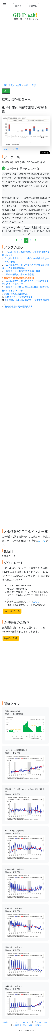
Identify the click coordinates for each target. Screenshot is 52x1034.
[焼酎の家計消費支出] (25, 925)
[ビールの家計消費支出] (25, 886)
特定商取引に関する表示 (22, 1025)
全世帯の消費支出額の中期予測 (19, 274)
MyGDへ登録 (10, 638)
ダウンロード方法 (10, 149)
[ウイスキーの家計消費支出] (25, 767)
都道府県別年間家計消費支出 (19, 306)
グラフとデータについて (21, 1022)
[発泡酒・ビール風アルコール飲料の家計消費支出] (25, 808)
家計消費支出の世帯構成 (15, 293)
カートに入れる (12, 611)
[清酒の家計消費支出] (25, 964)
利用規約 (38, 1025)
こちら (41, 540)
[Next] (36, 240)
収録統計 (6, 1022)
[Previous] (16, 240)
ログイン (19, 5)
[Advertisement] (26, 50)
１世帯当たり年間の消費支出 (19, 297)
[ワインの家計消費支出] (25, 847)
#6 (5, 91)
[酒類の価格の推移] (25, 728)
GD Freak (25, 15)
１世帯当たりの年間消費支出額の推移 (22, 271)
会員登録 (33, 5)
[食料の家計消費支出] (25, 1003)
